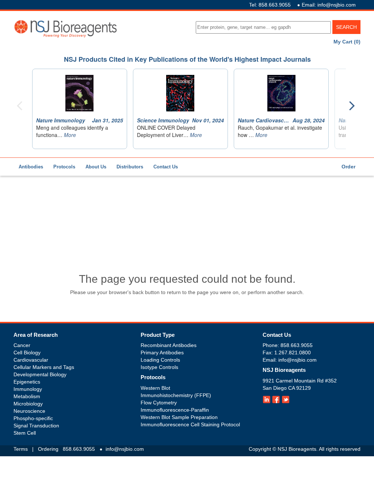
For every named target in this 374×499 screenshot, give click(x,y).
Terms (21, 449)
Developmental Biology (40, 374)
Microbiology (28, 404)
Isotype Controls (159, 367)
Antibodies (31, 166)
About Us (95, 166)
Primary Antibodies (162, 352)
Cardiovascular (31, 360)
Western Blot (155, 388)
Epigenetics (27, 382)
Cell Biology (27, 352)
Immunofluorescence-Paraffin (175, 410)
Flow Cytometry (159, 402)
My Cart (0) (346, 42)
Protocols (64, 166)
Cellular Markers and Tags (44, 367)
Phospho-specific (33, 418)
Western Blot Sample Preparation (179, 417)
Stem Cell (25, 433)
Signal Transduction (36, 425)
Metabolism (27, 396)
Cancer (22, 345)
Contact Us (165, 166)
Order (348, 166)
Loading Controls (160, 360)
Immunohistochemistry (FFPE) (176, 395)
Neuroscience (29, 411)
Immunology (28, 389)
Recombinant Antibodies (168, 345)
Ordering (48, 449)
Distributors (130, 166)
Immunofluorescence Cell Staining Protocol (190, 424)
